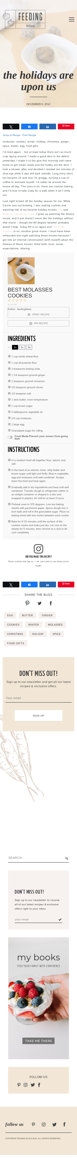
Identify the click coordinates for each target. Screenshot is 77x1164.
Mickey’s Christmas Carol (19, 214)
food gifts (15, 643)
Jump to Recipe (11, 135)
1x (15, 347)
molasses (55, 624)
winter (33, 624)
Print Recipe (29, 135)
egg (10, 615)
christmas (15, 634)
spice (57, 634)
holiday (38, 634)
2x (22, 347)
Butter (27, 615)
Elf (60, 209)
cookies (13, 624)
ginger (47, 615)
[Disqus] (38, 785)
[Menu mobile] (71, 20)
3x (29, 347)
